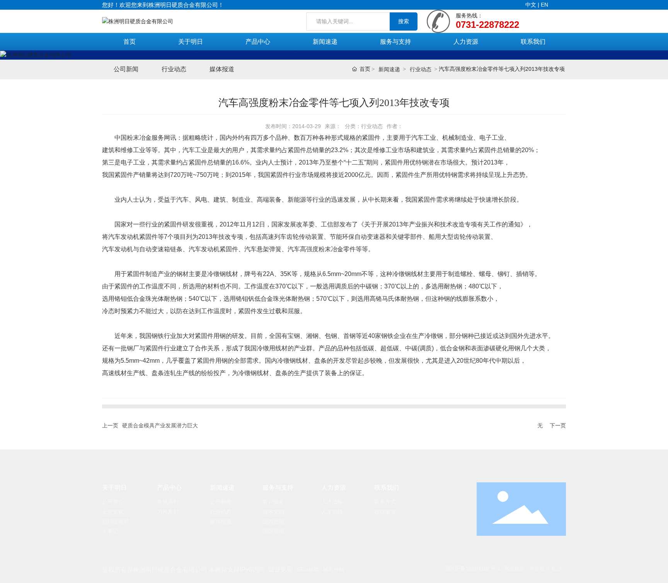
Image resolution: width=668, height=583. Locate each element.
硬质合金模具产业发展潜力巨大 (160, 425)
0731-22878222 (487, 24)
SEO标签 (308, 569)
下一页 (558, 425)
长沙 (556, 568)
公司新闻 (126, 69)
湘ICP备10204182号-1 (473, 568)
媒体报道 (222, 69)
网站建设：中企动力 (527, 568)
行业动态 (174, 69)
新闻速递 (389, 69)
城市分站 (333, 569)
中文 (531, 5)
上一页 (110, 425)
